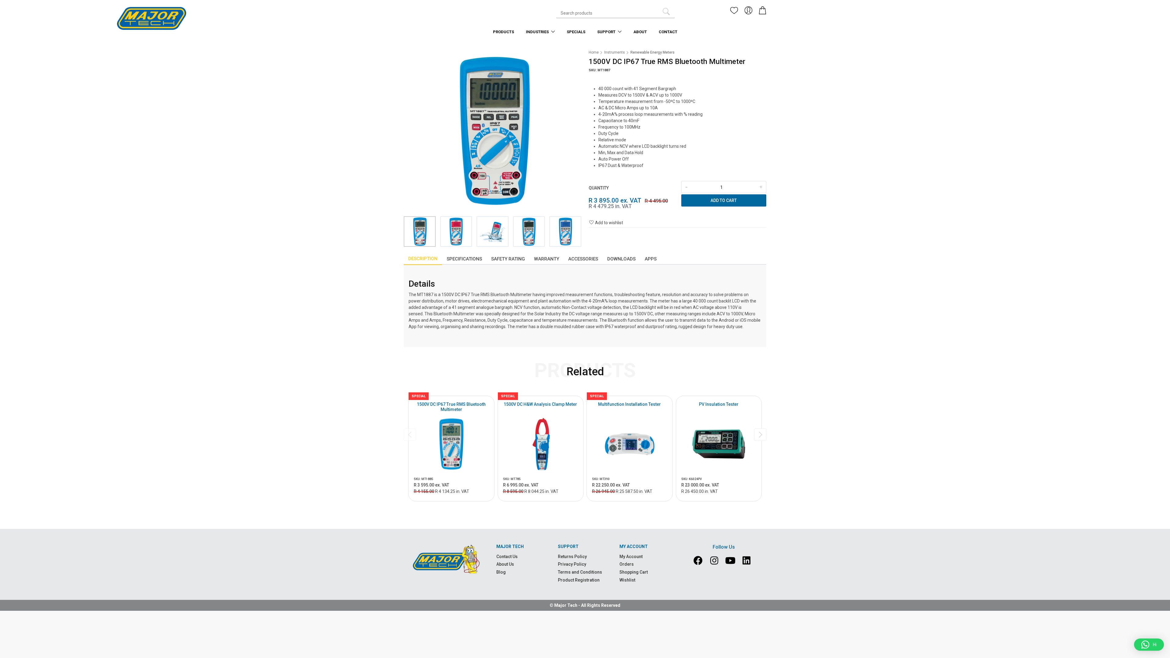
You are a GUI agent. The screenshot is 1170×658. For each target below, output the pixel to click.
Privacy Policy (572, 564)
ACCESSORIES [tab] (583, 259)
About (640, 32)
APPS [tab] (651, 259)
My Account (631, 556)
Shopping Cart (633, 572)
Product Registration (579, 580)
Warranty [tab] (546, 259)
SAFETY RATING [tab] (508, 259)
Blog (501, 572)
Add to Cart (724, 200)
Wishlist (627, 580)
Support (606, 32)
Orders (626, 564)
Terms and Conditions (580, 572)
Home (594, 52)
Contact (668, 32)
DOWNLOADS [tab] (621, 259)
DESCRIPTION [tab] (423, 258)
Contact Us (507, 556)
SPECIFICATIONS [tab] (464, 259)
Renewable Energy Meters (652, 52)
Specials (576, 32)
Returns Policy (572, 556)
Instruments (614, 52)
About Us (505, 564)
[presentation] (410, 435)
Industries (538, 32)
